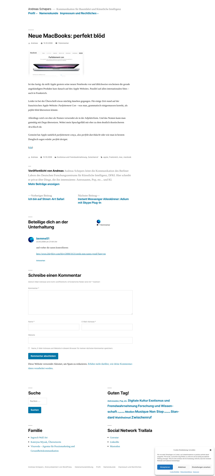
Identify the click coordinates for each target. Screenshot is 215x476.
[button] (210, 450)
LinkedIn (114, 442)
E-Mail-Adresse (89, 322)
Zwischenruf (93, 157)
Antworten (40, 261)
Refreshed (167, 412)
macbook (127, 157)
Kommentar (33, 288)
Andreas (34, 43)
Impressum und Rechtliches (78, 13)
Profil (31, 13)
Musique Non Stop (149, 411)
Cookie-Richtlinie (174, 472)
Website (31, 335)
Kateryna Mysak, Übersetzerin (46, 442)
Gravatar (114, 437)
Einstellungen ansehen (201, 467)
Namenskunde (48, 13)
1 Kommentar (63, 43)
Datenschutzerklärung (186, 472)
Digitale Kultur (138, 400)
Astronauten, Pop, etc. (117, 401)
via (30, 147)
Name (31, 322)
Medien (129, 411)
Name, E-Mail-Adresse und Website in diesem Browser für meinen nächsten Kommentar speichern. (72, 348)
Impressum (196, 472)
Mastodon (115, 446)
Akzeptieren (165, 467)
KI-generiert (121, 412)
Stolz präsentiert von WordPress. (58, 467)
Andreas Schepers (40, 9)
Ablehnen (182, 467)
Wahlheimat (123, 417)
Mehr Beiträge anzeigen (43, 184)
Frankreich (113, 157)
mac (121, 157)
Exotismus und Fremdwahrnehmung (72, 157)
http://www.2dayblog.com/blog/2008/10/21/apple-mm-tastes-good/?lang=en (71, 253)
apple (105, 157)
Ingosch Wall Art (39, 437)
